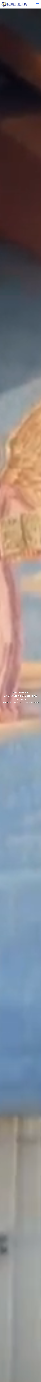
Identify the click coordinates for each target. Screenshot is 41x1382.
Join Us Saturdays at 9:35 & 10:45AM (20, 703)
